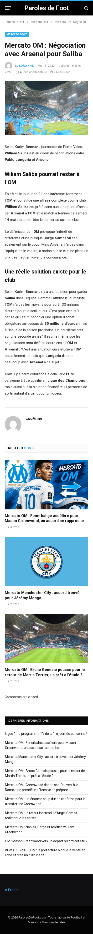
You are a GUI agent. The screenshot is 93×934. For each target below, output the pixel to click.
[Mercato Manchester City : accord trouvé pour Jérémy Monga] (46, 561)
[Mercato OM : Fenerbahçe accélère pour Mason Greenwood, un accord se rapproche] (46, 484)
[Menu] (8, 8)
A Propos (12, 890)
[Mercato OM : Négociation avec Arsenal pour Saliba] (46, 133)
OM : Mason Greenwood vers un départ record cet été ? (46, 841)
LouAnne (26, 65)
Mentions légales (53, 922)
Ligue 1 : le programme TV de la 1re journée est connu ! (46, 734)
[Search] (85, 8)
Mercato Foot (17, 34)
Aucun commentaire (33, 72)
